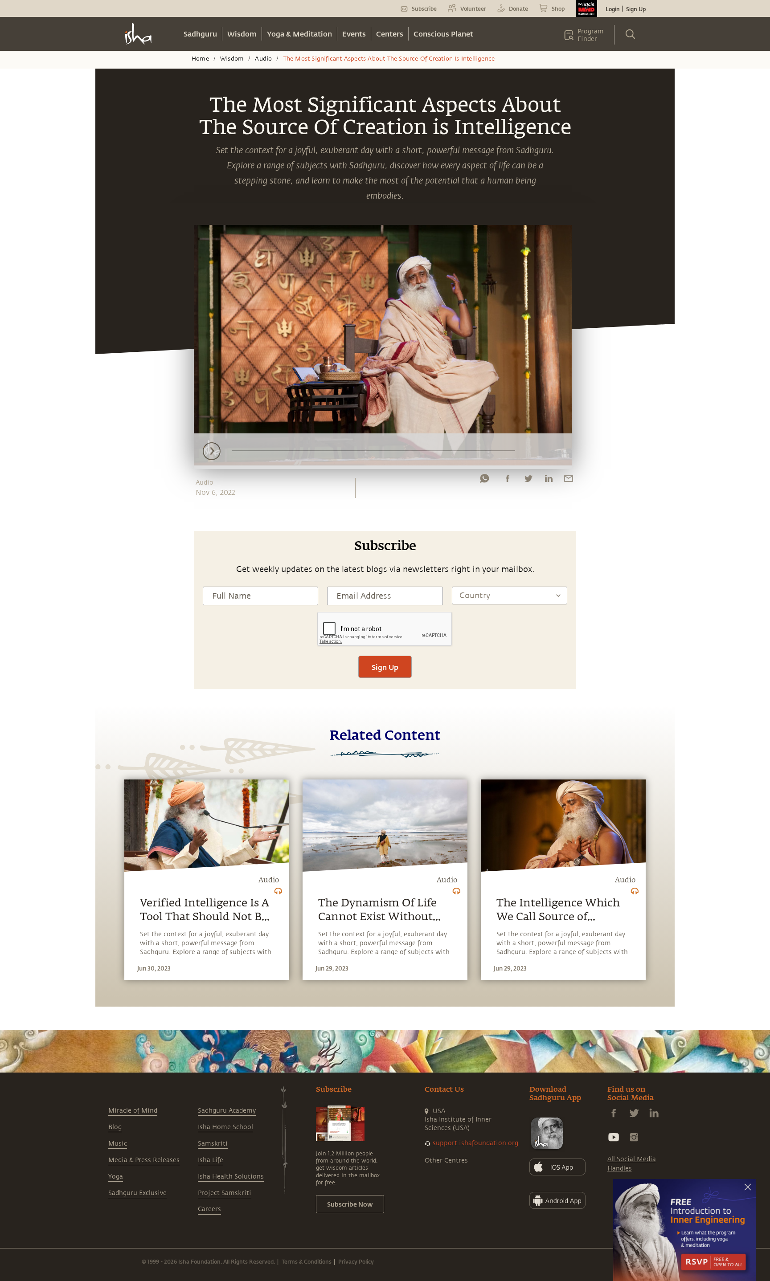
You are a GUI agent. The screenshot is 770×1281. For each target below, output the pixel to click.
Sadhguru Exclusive (137, 1193)
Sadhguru (200, 33)
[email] (568, 480)
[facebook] (507, 481)
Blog (115, 1127)
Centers (389, 33)
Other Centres (446, 1160)
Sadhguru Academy (227, 1110)
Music (117, 1143)
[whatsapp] (484, 480)
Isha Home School (225, 1127)
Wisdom (242, 33)
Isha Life (210, 1160)
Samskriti (213, 1143)
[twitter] (528, 480)
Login (613, 8)
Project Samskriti (224, 1193)
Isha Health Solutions (231, 1176)
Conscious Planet (443, 33)
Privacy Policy (356, 1261)
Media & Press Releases (144, 1160)
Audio (263, 59)
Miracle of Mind (132, 1110)
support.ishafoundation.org (475, 1143)
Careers (209, 1209)
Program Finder (591, 35)
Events (354, 33)
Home (200, 59)
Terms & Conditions (307, 1261)
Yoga (115, 1176)
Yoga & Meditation (299, 33)
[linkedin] (548, 480)
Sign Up (636, 8)
